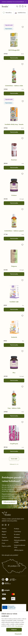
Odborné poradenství (9, 502)
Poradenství (5, 540)
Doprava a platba (6, 546)
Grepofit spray (14, 443)
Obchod (4, 528)
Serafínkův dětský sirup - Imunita (14, 124)
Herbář (4, 534)
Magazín (4, 531)
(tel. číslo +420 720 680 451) (9, 487)
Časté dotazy (17, 531)
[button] (18, 634)
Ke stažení (17, 534)
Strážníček (14, 337)
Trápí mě (4, 537)
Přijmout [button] (14, 629)
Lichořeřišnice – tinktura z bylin (14, 85)
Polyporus (14, 266)
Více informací (19, 626)
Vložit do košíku (14, 58)
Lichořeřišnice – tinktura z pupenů (14, 231)
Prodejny (16, 528)
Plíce (14, 372)
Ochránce (14, 195)
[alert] (14, 623)
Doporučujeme (8, 28)
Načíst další (14, 459)
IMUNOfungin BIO (14, 50)
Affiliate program (18, 550)
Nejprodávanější (8, 25)
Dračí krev (14, 160)
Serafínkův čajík (14, 302)
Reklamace (17, 537)
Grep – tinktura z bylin (14, 408)
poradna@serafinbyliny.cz (9, 496)
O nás (3, 543)
